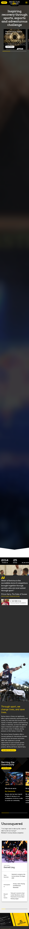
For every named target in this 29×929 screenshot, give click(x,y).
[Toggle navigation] (26, 2)
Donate (4, 2)
